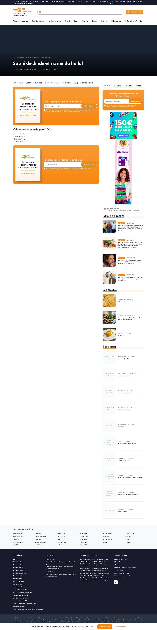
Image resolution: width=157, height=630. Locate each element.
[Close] (117, 299)
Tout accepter (105, 627)
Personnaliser (121, 627)
